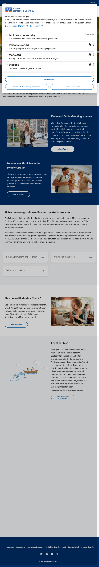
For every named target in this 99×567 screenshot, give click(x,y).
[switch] (91, 44)
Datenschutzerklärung (15, 26)
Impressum (35, 26)
